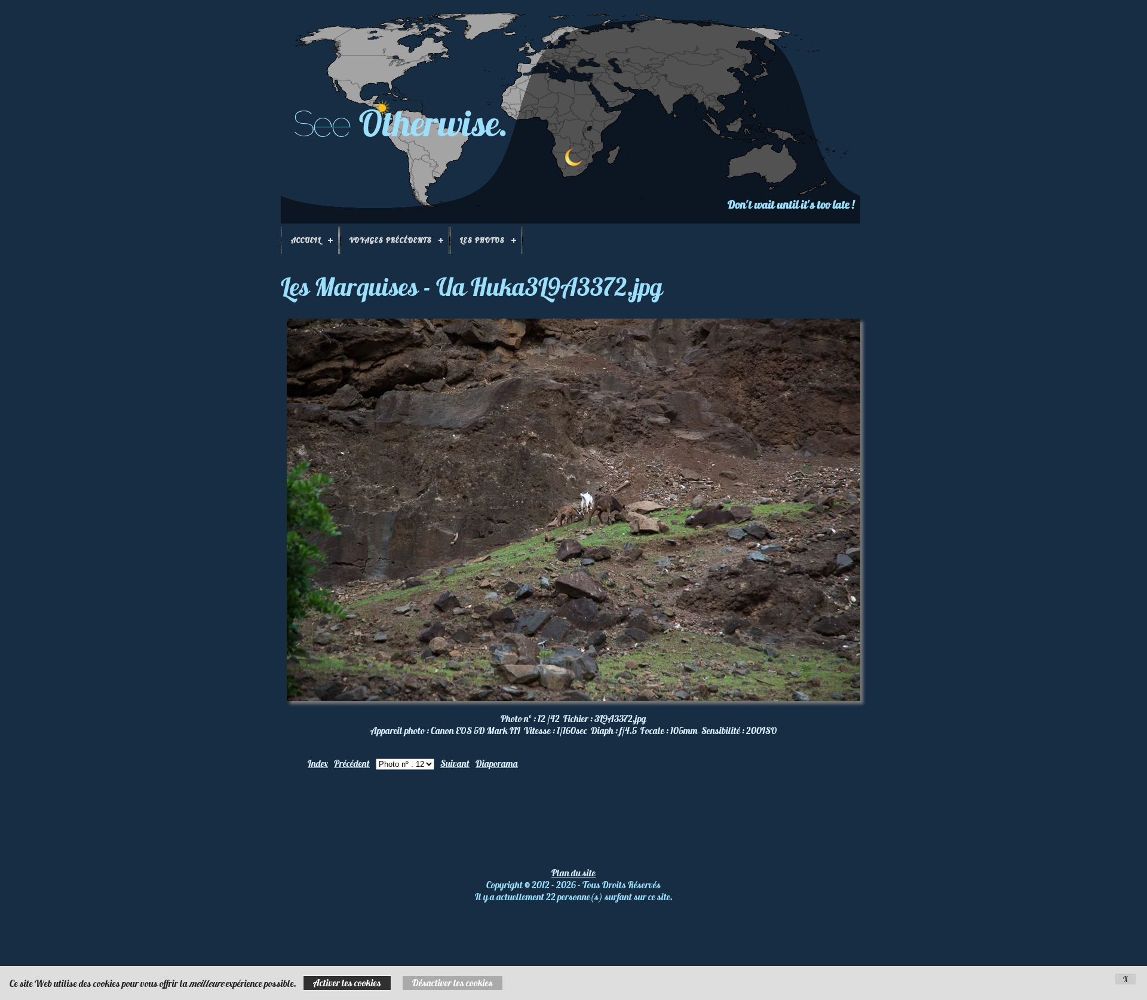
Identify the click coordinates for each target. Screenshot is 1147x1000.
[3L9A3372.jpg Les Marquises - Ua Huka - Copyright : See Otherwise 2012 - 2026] (573, 698)
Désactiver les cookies (452, 983)
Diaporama (497, 763)
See (321, 123)
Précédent (352, 763)
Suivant (455, 763)
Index (318, 763)
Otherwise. (433, 122)
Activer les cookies (347, 983)
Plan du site (573, 873)
